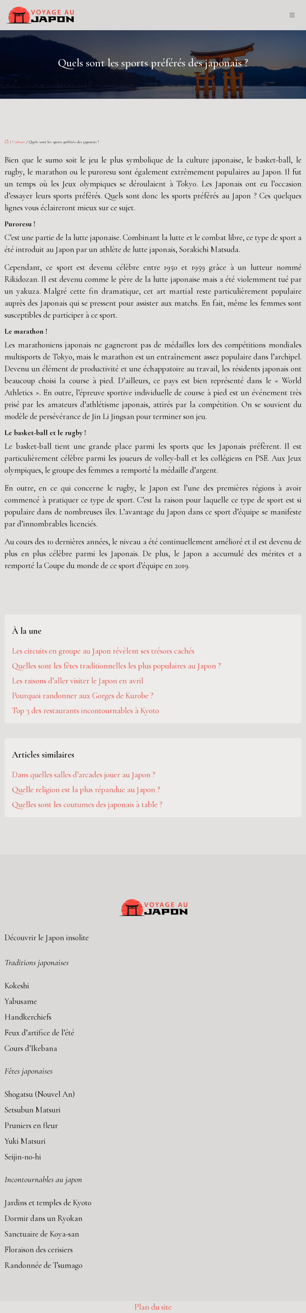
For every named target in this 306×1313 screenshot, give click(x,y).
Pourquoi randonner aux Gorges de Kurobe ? (82, 695)
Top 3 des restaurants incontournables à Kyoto (85, 710)
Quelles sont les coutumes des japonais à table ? (87, 804)
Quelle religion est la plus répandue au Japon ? (86, 789)
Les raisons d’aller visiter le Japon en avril (77, 681)
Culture (18, 141)
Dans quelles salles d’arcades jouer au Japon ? (83, 775)
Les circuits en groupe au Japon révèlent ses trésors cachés (103, 651)
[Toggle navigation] (292, 15)
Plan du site (153, 1307)
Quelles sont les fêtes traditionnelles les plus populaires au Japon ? (116, 666)
